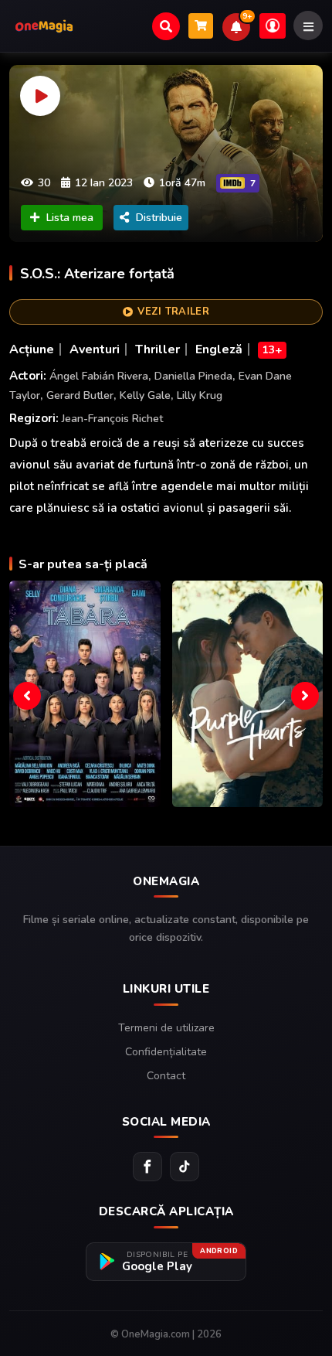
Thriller (157, 349)
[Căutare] (166, 26)
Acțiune (31, 349)
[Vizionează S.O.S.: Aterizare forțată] (166, 153)
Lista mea (69, 217)
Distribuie (159, 217)
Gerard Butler (79, 395)
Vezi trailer (173, 312)
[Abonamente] (200, 26)
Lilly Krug (199, 395)
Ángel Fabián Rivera (98, 376)
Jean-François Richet (112, 418)
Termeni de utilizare (166, 1027)
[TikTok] (184, 1166)
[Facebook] (147, 1166)
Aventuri (94, 349)
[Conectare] (272, 26)
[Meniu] (308, 25)
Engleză (218, 349)
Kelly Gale (145, 395)
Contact (166, 1075)
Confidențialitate (166, 1051)
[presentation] (27, 696)
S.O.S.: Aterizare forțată (97, 273)
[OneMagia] (44, 26)
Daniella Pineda (193, 376)
